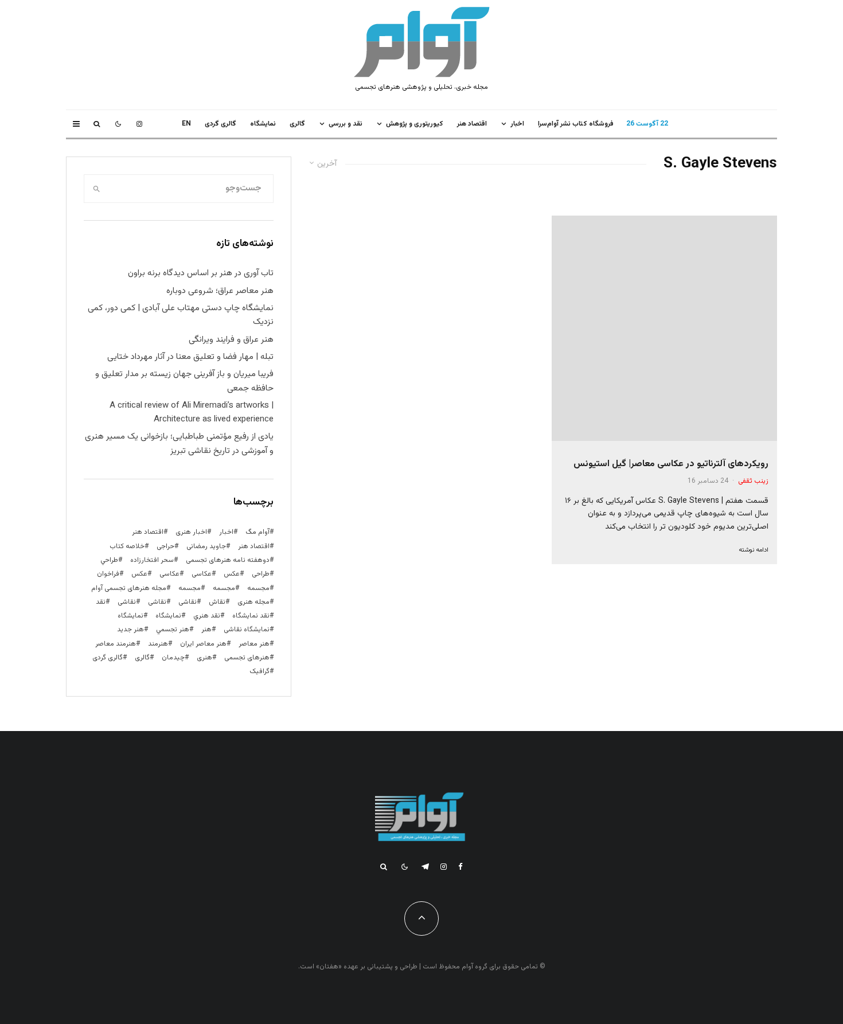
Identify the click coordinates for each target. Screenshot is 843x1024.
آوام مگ (257, 532)
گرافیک (259, 671)
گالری (297, 124)
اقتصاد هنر (472, 124)
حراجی (165, 546)
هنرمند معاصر (115, 644)
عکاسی (202, 574)
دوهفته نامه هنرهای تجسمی (228, 560)
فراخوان (108, 574)
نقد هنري (206, 616)
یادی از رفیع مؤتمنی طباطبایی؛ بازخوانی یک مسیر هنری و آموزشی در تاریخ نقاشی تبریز (179, 443)
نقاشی (187, 602)
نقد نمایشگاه (251, 616)
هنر (206, 629)
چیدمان (173, 657)
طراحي (109, 560)
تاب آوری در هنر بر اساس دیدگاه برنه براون (201, 273)
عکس (139, 574)
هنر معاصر (254, 644)
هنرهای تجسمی (247, 657)
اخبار (517, 124)
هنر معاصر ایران (203, 644)
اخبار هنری (191, 532)
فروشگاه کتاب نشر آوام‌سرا (576, 124)
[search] (96, 188)
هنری (204, 657)
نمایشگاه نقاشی (247, 629)
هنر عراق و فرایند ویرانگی (231, 339)
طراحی (261, 574)
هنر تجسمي (172, 629)
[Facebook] (460, 866)
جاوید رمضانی (206, 546)
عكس (232, 574)
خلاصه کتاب (127, 546)
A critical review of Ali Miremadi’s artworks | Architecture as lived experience (192, 412)
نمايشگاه (263, 124)
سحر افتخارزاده (152, 560)
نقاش (217, 602)
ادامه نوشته (753, 550)
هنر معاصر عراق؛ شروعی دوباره (220, 291)
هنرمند (158, 644)
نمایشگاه (130, 616)
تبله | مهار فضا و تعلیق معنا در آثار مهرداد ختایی (190, 357)
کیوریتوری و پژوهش (414, 124)
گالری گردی (220, 124)
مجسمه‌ (189, 588)
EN (186, 124)
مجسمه (258, 588)
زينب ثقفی (753, 481)
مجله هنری (253, 602)
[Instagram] (139, 124)
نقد (101, 602)
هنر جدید (130, 629)
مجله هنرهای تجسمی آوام (128, 588)
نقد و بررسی (345, 124)
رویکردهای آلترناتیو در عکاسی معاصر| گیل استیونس (670, 464)
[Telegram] (425, 866)
